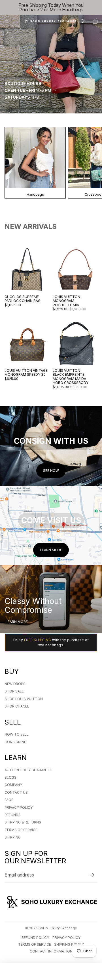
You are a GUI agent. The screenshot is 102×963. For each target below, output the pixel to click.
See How (51, 470)
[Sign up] (91, 875)
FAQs (9, 800)
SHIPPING (13, 837)
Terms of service (34, 944)
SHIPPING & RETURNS (23, 822)
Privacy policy (66, 937)
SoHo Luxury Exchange (58, 928)
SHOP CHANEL (17, 706)
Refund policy (35, 937)
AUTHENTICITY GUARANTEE (28, 770)
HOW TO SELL (17, 734)
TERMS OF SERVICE (21, 830)
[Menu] (6, 21)
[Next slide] (90, 163)
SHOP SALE (14, 691)
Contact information (51, 951)
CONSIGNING (16, 742)
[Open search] (82, 21)
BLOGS (10, 777)
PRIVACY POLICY (19, 807)
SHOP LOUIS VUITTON (24, 699)
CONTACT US (16, 792)
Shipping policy (69, 944)
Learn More (51, 550)
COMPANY (13, 785)
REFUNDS (13, 815)
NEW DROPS (15, 684)
